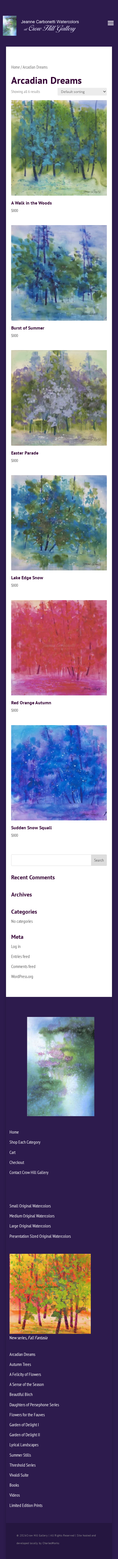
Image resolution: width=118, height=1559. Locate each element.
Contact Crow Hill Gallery (28, 1172)
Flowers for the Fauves (27, 1414)
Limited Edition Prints (25, 1505)
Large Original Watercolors (30, 1226)
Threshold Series (22, 1465)
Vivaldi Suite (19, 1475)
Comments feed (23, 966)
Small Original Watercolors (30, 1206)
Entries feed (20, 956)
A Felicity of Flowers (25, 1374)
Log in (16, 946)
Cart (12, 1152)
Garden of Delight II (24, 1434)
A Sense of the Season (26, 1384)
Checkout (16, 1162)
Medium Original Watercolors (31, 1216)
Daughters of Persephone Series (34, 1404)
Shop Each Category (24, 1142)
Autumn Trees (20, 1364)
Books (14, 1485)
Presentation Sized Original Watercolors (40, 1236)
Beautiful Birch (21, 1394)
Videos (14, 1495)
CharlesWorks (51, 1543)
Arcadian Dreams (22, 1354)
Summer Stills (20, 1455)
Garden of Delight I (24, 1424)
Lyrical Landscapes (23, 1444)
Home (15, 67)
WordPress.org (22, 976)
